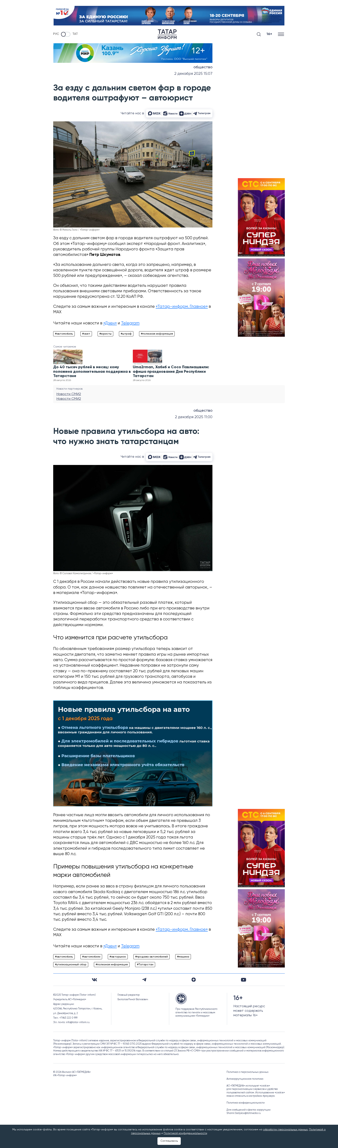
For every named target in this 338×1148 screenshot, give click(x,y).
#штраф (126, 333)
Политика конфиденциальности (246, 1103)
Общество (202, 67)
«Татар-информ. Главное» (182, 307)
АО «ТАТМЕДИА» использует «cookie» (248, 1086)
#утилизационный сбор (70, 964)
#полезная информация (157, 333)
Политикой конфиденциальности (185, 1133)
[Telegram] (144, 979)
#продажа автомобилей (151, 956)
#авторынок (118, 956)
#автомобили (91, 956)
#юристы (105, 333)
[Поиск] (259, 34)
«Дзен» (110, 323)
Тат (75, 34)
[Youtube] (243, 980)
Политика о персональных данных (248, 1072)
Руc (56, 34)
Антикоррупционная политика (245, 1079)
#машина (183, 956)
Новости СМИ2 (68, 394)
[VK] (94, 979)
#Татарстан (145, 964)
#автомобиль (64, 333)
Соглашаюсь (169, 1141)
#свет (86, 333)
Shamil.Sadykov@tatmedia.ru (244, 1113)
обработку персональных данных (285, 1129)
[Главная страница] (167, 34)
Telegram (130, 323)
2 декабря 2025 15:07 (193, 74)
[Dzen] (194, 980)
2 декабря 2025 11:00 (193, 417)
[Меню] (281, 34)
